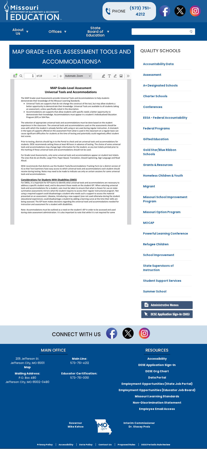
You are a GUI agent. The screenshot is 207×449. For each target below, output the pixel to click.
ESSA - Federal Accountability (165, 118)
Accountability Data (158, 64)
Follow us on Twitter (182, 10)
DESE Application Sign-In (157, 365)
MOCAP (148, 223)
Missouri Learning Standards (157, 396)
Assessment (152, 75)
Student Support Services (162, 281)
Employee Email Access (157, 409)
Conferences (152, 107)
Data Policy (85, 444)
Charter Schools (155, 96)
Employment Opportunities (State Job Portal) (157, 384)
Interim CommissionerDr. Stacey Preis (139, 424)
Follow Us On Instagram (197, 10)
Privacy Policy (45, 444)
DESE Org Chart (157, 371)
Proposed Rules (126, 444)
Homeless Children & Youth (163, 176)
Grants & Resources (158, 165)
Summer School (154, 291)
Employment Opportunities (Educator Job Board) (157, 390)
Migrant (149, 186)
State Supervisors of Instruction (158, 268)
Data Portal (157, 377)
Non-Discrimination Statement (157, 403)
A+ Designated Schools (160, 85)
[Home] (53, 11)
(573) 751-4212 (140, 11)
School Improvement (158, 255)
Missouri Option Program (162, 212)
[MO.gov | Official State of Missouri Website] (103, 427)
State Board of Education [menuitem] (94, 32)
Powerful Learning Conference (165, 233)
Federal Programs (156, 128)
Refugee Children (156, 244)
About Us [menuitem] (17, 32)
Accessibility (157, 359)
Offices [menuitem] (54, 32)
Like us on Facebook (166, 10)
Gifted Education (156, 139)
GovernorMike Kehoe (75, 424)
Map (27, 367)
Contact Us (105, 444)
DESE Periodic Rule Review (155, 444)
